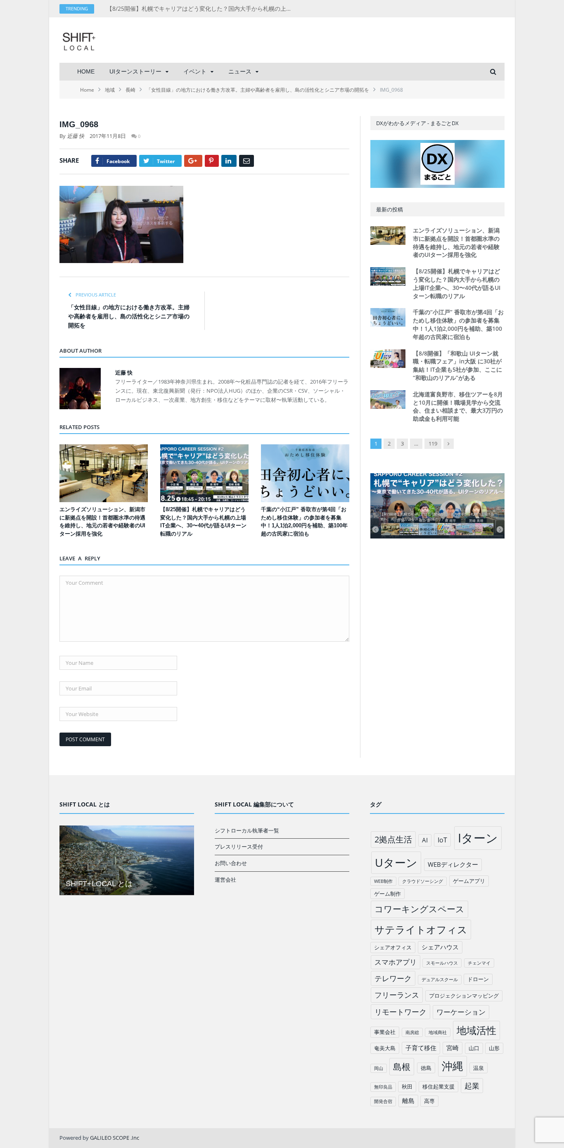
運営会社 (225, 879)
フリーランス (396, 995)
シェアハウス (440, 947)
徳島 (426, 1068)
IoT (442, 839)
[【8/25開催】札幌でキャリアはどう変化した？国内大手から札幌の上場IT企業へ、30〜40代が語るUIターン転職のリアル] (204, 473)
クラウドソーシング (422, 881)
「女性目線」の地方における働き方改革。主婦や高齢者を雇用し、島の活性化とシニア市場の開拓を (129, 316)
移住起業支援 (438, 1086)
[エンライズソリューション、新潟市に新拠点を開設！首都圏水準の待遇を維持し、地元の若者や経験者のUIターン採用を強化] (103, 473)
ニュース (239, 71)
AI (425, 840)
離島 (408, 1100)
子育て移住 (420, 1048)
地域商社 (438, 1032)
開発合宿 (383, 1101)
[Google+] (193, 161)
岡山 (378, 1068)
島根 (401, 1066)
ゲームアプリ (469, 881)
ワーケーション (461, 1012)
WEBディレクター (453, 864)
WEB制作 (383, 881)
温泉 (478, 1068)
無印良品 (383, 1087)
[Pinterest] (212, 161)
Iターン (478, 838)
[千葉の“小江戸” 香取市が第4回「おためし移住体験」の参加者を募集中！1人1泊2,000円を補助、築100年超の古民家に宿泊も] (305, 473)
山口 (474, 1048)
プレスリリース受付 (239, 846)
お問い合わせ (231, 863)
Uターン (396, 862)
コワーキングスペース (419, 909)
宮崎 (452, 1048)
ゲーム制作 (387, 893)
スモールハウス (442, 963)
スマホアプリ (395, 962)
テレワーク (393, 978)
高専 (429, 1101)
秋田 (407, 1086)
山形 (494, 1048)
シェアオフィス (393, 947)
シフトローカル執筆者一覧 (247, 830)
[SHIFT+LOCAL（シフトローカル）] (78, 39)
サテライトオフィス (420, 929)
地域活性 (476, 1030)
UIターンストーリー (135, 71)
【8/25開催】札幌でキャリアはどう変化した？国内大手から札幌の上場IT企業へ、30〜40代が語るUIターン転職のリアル (201, 8)
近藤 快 (75, 136)
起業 (471, 1086)
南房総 (412, 1032)
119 (433, 443)
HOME (86, 71)
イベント (194, 71)
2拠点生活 (393, 839)
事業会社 (385, 1032)
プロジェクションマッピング (464, 995)
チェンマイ (479, 963)
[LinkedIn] (229, 161)
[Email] (246, 161)
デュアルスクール (440, 979)
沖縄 (452, 1066)
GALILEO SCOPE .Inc (114, 1137)
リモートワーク (400, 1012)
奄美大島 (385, 1048)
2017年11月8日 (108, 136)
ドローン (478, 979)
